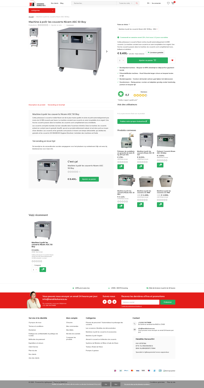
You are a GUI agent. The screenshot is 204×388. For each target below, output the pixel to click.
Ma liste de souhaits (73, 334)
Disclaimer (32, 330)
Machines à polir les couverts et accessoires (101, 332)
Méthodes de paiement (37, 339)
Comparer (37, 265)
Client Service (33, 347)
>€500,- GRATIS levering (119, 288)
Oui (106, 384)
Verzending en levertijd (56, 105)
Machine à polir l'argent (94, 336)
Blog (61, 3)
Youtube (114, 302)
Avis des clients (34, 358)
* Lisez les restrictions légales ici (131, 306)
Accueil (31, 17)
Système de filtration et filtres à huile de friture (102, 343)
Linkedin (110, 302)
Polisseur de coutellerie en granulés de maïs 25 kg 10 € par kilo (125, 152)
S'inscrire (69, 322)
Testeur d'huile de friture (94, 347)
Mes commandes (72, 326)
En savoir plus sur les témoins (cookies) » (137, 384)
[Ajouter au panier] (43, 269)
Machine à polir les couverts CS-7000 (164, 192)
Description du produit (37, 105)
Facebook (105, 302)
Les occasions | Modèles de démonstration (101, 328)
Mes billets (69, 330)
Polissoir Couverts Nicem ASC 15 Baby (166, 152)
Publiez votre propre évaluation (132, 121)
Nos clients (54, 3)
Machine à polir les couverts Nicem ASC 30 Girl (145, 152)
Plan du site (33, 350)
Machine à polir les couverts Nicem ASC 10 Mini (125, 192)
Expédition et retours (36, 343)
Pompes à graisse (92, 350)
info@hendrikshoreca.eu (146, 328)
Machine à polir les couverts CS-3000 (144, 192)
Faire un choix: (123, 24)
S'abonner (168, 302)
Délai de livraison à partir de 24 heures (162, 288)
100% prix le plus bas (82, 288)
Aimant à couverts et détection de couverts (101, 339)
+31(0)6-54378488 (144, 322)
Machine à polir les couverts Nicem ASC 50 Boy (42, 244)
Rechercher (136, 3)
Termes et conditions (36, 326)
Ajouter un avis (56, 25)
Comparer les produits (71, 338)
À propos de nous (35, 322)
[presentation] (106, 51)
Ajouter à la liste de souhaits (172, 60)
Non (116, 384)
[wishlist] (168, 3)
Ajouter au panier (89, 179)
